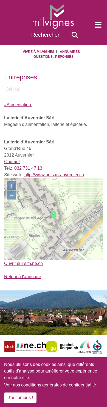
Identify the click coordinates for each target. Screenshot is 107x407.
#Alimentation (18, 104)
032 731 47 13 (28, 168)
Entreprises (20, 77)
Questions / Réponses (53, 56)
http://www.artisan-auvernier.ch (54, 174)
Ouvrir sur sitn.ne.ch (23, 263)
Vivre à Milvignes (38, 51)
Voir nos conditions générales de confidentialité (50, 385)
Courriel (12, 161)
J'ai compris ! (20, 397)
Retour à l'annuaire (22, 276)
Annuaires (70, 51)
